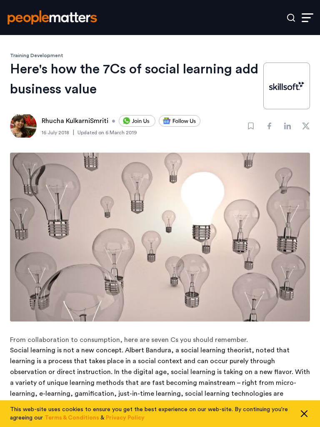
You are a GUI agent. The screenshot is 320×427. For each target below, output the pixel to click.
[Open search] (291, 18)
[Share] (269, 126)
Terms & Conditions (72, 418)
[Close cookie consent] (304, 413)
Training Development (36, 55)
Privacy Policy (125, 418)
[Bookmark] (251, 126)
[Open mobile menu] (307, 17)
